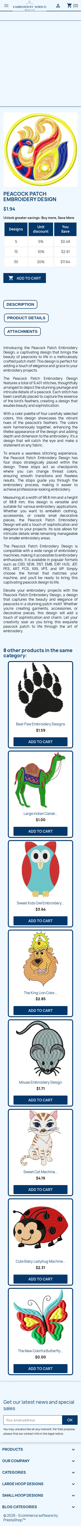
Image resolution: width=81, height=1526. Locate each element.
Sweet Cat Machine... (40, 1172)
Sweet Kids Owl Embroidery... (40, 903)
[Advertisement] (40, 63)
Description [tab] (20, 304)
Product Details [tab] (26, 318)
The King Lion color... (40, 993)
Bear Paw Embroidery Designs (40, 724)
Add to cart (24, 278)
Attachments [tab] (22, 331)
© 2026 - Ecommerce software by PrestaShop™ (30, 1517)
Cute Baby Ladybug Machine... (40, 1261)
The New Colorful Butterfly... (40, 1351)
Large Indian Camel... (40, 813)
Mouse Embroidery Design (40, 1082)
